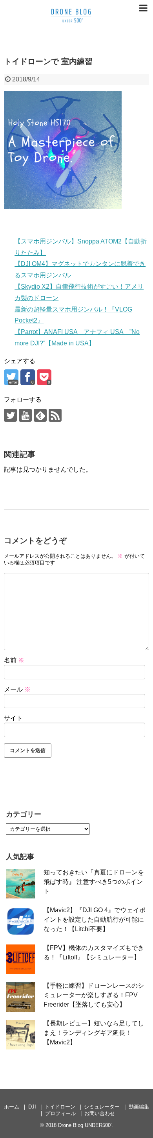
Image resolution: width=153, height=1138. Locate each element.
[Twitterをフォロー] (10, 415)
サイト (13, 718)
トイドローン (60, 1107)
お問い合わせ (99, 1113)
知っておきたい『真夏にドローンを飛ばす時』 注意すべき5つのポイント (94, 882)
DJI (32, 1107)
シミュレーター (102, 1107)
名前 (14, 660)
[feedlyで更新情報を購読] (40, 415)
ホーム (11, 1107)
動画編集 (139, 1107)
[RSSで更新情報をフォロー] (55, 415)
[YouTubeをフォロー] (25, 415)
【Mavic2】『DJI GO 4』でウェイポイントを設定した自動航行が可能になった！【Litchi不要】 (95, 919)
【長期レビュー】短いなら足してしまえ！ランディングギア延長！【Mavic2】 (94, 1033)
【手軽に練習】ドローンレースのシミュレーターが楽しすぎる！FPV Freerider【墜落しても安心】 (94, 995)
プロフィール (60, 1113)
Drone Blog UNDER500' (84, 1125)
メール (17, 689)
